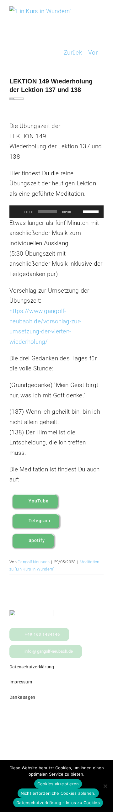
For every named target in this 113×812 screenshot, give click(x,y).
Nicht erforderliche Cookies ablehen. (58, 793)
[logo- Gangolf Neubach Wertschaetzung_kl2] (31, 612)
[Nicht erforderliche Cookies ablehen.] (105, 786)
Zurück (73, 52)
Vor (93, 52)
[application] (56, 211)
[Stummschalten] (78, 212)
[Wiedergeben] (17, 212)
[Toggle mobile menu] (101, 12)
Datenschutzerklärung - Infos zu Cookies (58, 802)
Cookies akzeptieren (58, 783)
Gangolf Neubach (34, 562)
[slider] (91, 211)
